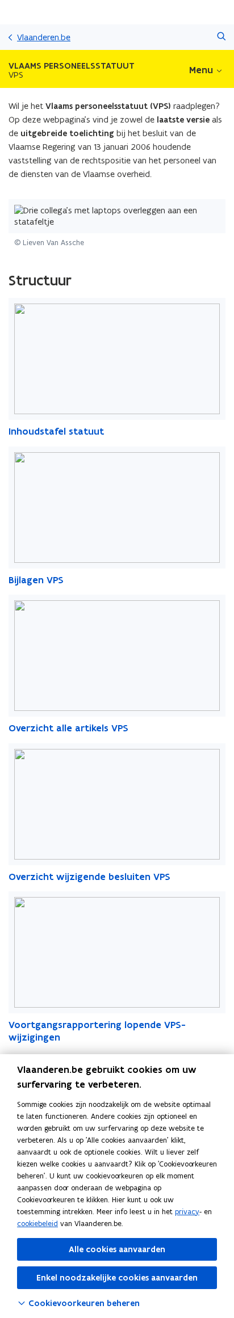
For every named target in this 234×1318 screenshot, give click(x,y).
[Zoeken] (221, 37)
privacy (187, 1211)
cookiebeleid (37, 1223)
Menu (201, 70)
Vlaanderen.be (43, 37)
